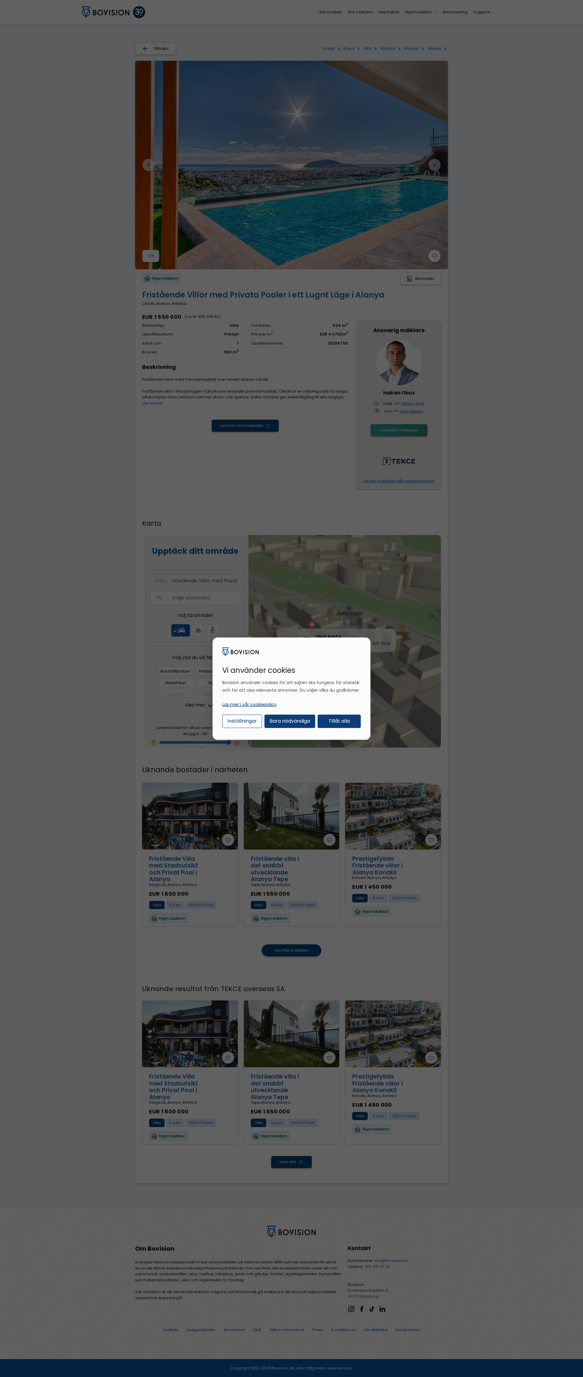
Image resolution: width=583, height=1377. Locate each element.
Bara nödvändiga (290, 720)
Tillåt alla (339, 720)
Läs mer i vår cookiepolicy (249, 704)
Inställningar (242, 720)
